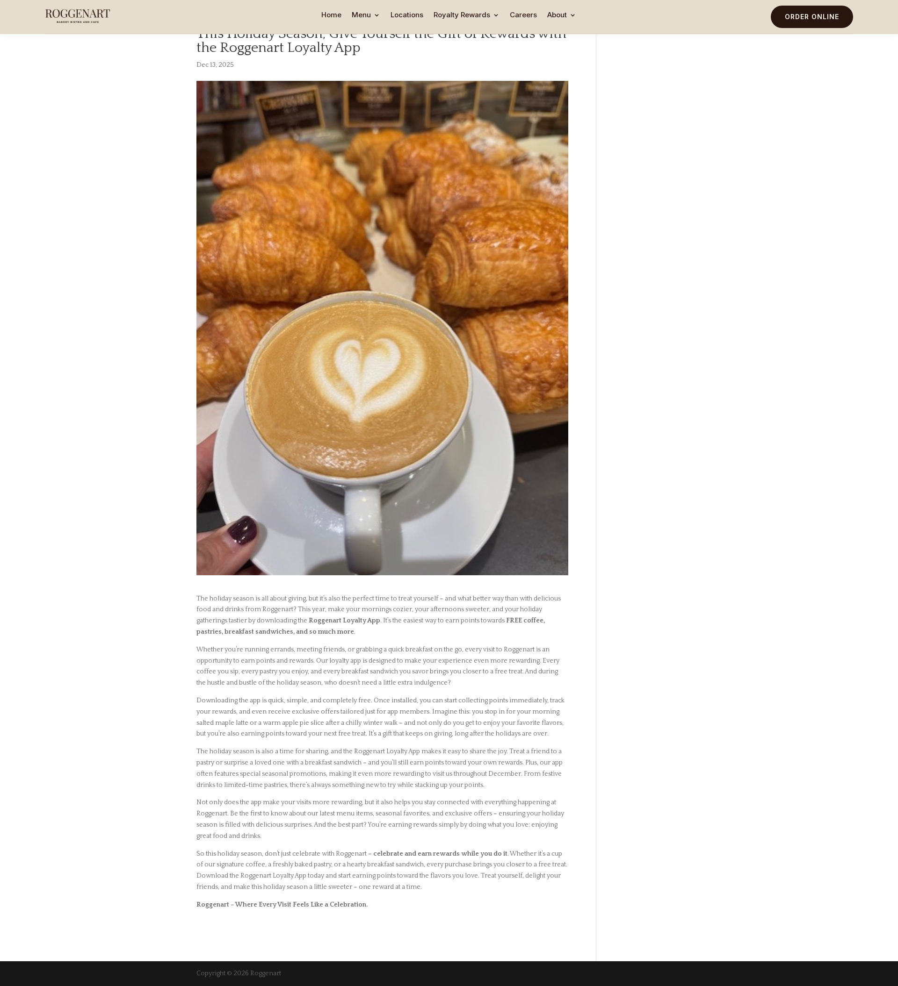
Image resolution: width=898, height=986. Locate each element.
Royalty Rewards (462, 15)
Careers (523, 15)
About (557, 15)
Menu (361, 15)
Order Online (812, 17)
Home (331, 15)
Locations (407, 15)
